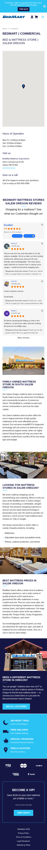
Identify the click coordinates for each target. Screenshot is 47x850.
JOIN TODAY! (23, 813)
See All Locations (16, 706)
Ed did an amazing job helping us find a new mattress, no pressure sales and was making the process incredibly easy (22, 323)
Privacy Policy (23, 833)
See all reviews (17, 236)
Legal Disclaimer (23, 841)
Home (5, 29)
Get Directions (9, 168)
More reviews (23, 338)
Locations (14, 29)
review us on (28, 236)
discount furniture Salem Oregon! (17, 699)
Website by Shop (23, 845)
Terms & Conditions (23, 837)
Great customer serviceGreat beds (13, 294)
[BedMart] (14, 17)
